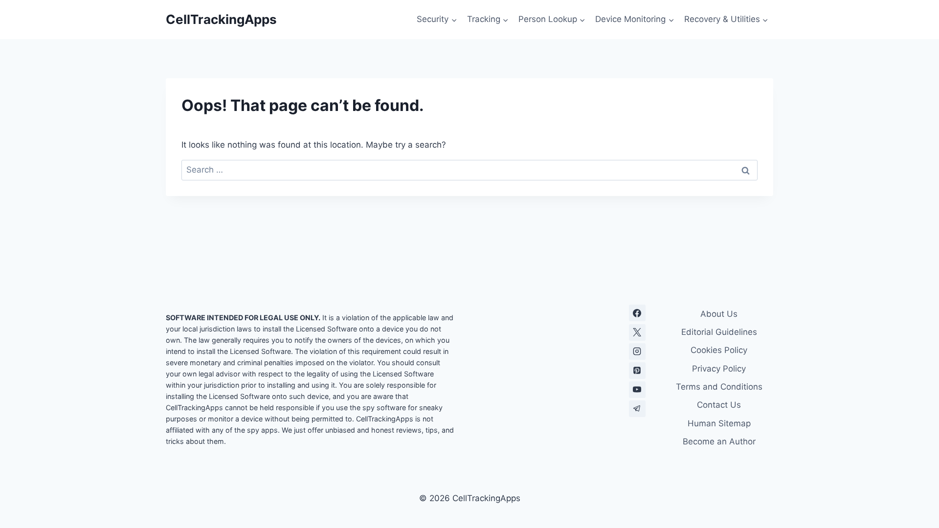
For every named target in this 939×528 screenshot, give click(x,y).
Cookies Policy (719, 350)
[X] (637, 332)
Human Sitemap (719, 423)
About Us (719, 314)
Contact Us (719, 405)
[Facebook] (637, 313)
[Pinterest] (637, 370)
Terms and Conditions (719, 387)
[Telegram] (637, 408)
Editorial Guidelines (719, 332)
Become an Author (719, 441)
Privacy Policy (719, 369)
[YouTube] (637, 389)
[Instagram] (637, 351)
